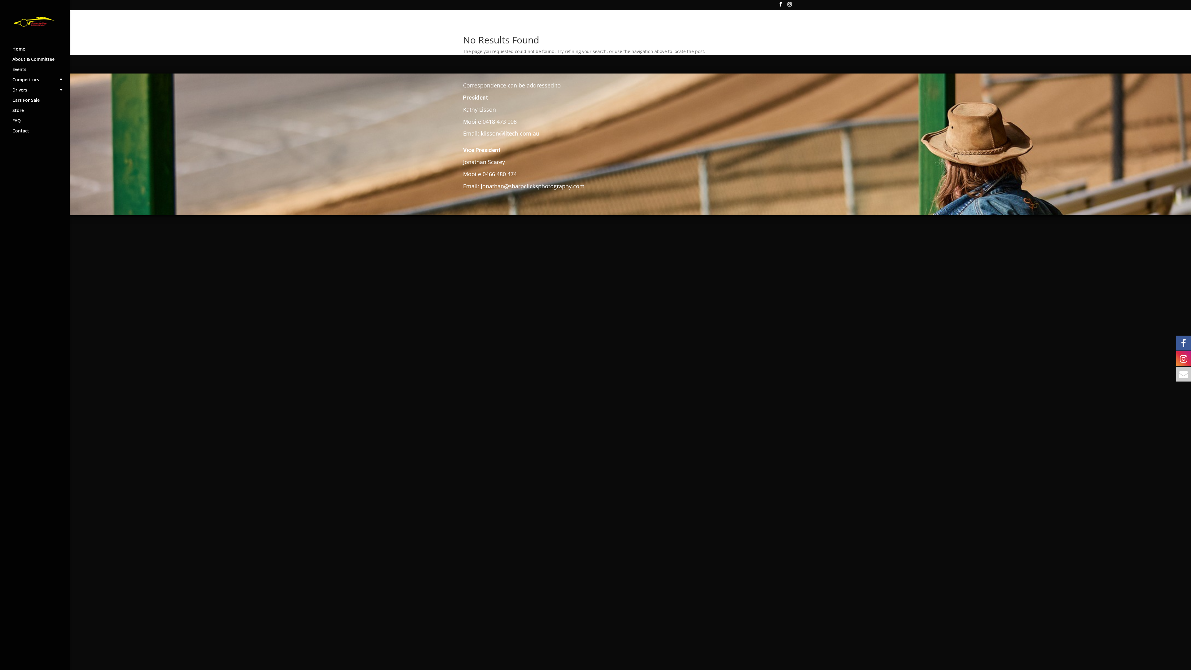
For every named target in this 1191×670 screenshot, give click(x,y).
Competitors (25, 80)
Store (18, 110)
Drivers (19, 90)
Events (19, 69)
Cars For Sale (26, 100)
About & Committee (33, 59)
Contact (20, 131)
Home (18, 49)
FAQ (16, 120)
